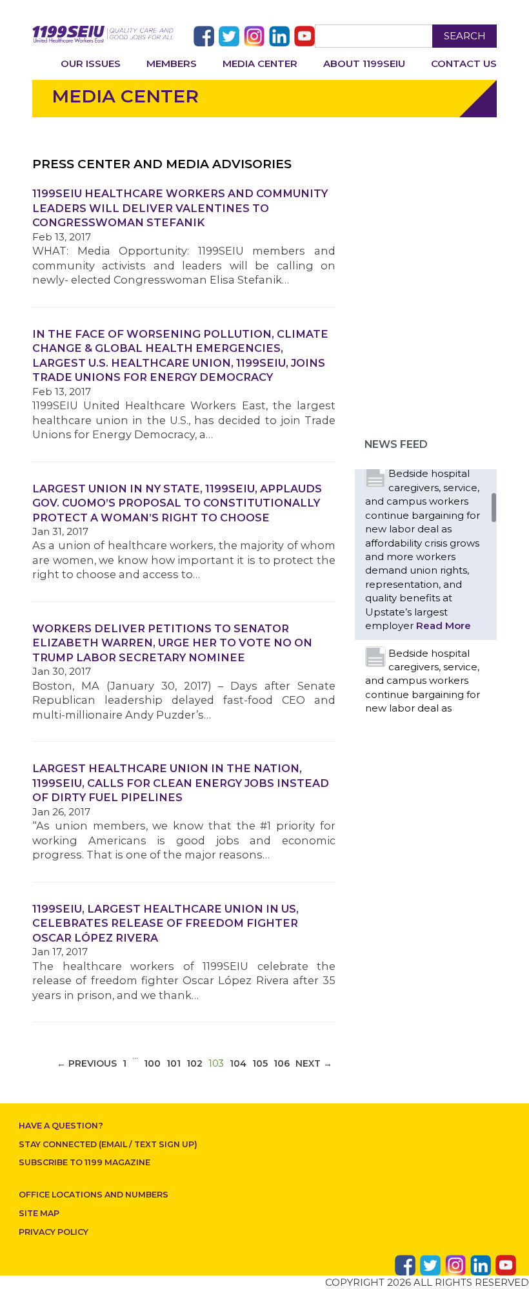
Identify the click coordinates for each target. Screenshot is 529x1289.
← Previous (87, 1063)
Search (465, 36)
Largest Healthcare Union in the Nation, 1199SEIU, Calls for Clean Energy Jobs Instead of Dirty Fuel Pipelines (180, 783)
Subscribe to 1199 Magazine (84, 1162)
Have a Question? (61, 1125)
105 (260, 1063)
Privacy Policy (53, 1232)
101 (173, 1063)
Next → (313, 1063)
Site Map (39, 1213)
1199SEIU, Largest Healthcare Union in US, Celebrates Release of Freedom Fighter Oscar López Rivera (165, 923)
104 (238, 1063)
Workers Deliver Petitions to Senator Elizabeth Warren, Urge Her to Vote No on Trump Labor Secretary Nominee (172, 643)
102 (194, 1063)
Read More (443, 625)
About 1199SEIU (364, 63)
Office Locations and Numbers (93, 1194)
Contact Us (464, 63)
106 (282, 1063)
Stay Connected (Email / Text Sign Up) (108, 1144)
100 (152, 1063)
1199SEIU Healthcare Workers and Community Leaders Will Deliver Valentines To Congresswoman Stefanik (180, 208)
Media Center (260, 63)
